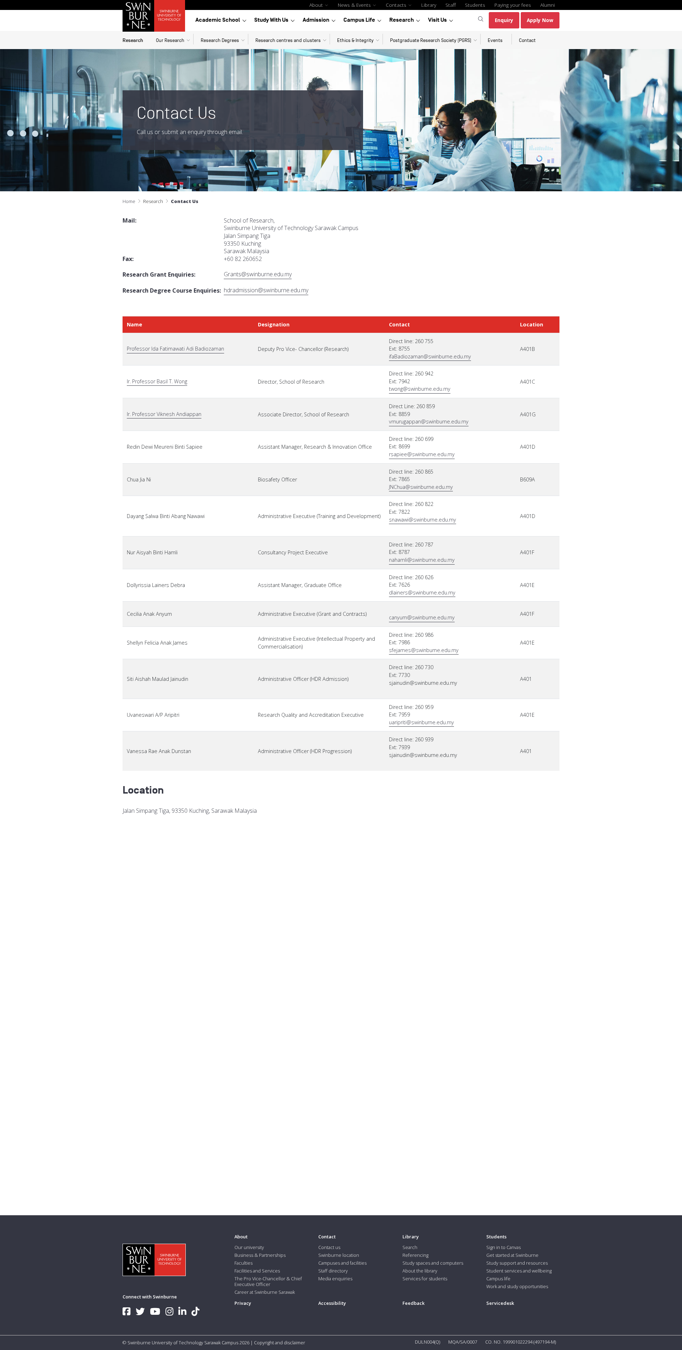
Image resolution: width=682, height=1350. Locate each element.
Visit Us (437, 19)
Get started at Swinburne (512, 1255)
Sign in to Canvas (503, 1247)
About (316, 4)
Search (409, 1247)
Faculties (243, 1263)
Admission (316, 19)
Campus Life (359, 19)
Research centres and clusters (288, 40)
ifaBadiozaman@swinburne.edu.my (430, 356)
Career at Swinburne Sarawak (264, 1292)
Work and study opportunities (517, 1286)
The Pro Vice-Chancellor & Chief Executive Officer (268, 1281)
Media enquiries (335, 1278)
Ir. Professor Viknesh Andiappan (164, 414)
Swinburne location (338, 1255)
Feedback (413, 1303)
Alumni (547, 4)
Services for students (424, 1278)
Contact (527, 40)
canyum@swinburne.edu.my (422, 617)
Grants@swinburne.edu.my (258, 274)
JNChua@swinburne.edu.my (421, 487)
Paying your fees (512, 4)
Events (495, 40)
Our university (249, 1247)
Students (475, 4)
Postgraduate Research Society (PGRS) (430, 40)
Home (129, 201)
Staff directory (333, 1271)
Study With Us (271, 19)
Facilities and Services (257, 1271)
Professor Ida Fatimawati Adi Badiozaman (175, 348)
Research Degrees (220, 40)
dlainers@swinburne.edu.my (422, 592)
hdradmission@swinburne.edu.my (266, 290)
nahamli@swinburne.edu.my (422, 559)
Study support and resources (517, 1263)
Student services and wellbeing (519, 1271)
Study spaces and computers (432, 1263)
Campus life (498, 1278)
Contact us (329, 1247)
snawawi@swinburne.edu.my (422, 519)
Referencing (415, 1255)
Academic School (217, 19)
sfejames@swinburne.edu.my (424, 650)
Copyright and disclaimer (279, 1342)
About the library (419, 1271)
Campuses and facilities (342, 1263)
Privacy (242, 1303)
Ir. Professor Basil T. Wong (157, 381)
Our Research (170, 40)
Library (428, 4)
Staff (450, 4)
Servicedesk (500, 1303)
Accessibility (332, 1303)
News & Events (355, 4)
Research (401, 19)
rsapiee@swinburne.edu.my (422, 454)
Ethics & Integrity (355, 40)
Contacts (397, 4)
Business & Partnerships (260, 1255)
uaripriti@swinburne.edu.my (421, 722)
